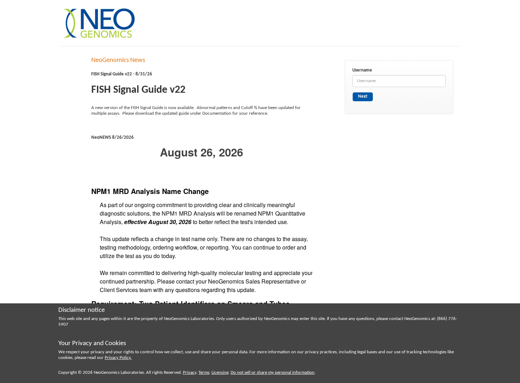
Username (362, 70)
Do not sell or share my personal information (272, 372)
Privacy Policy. (118, 357)
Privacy (189, 372)
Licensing (220, 372)
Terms (203, 372)
